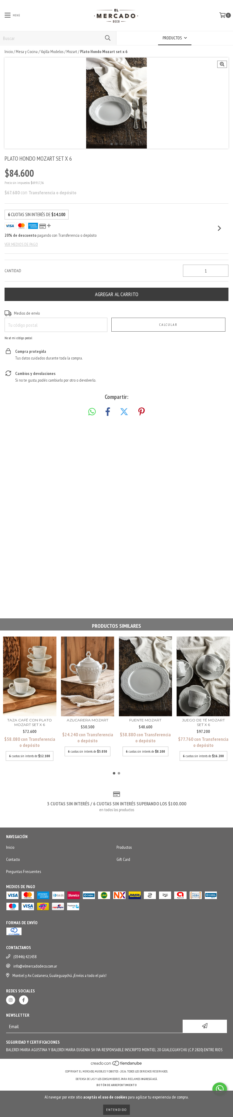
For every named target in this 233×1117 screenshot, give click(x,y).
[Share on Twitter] (124, 412)
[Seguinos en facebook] (23, 1000)
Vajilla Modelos (52, 51)
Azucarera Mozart (87, 720)
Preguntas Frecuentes (23, 871)
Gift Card (123, 859)
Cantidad (13, 270)
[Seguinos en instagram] (10, 1000)
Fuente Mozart (145, 720)
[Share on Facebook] (107, 412)
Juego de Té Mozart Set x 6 (203, 722)
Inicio (9, 51)
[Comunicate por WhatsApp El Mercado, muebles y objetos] (219, 1089)
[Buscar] (107, 38)
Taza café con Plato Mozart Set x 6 (29, 722)
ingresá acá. (149, 1079)
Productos (124, 847)
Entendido (116, 1109)
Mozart (71, 51)
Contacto (13, 859)
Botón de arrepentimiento (116, 1085)
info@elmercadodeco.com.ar (35, 966)
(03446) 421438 (24, 956)
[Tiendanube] (116, 1065)
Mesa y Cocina (27, 51)
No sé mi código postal (18, 338)
